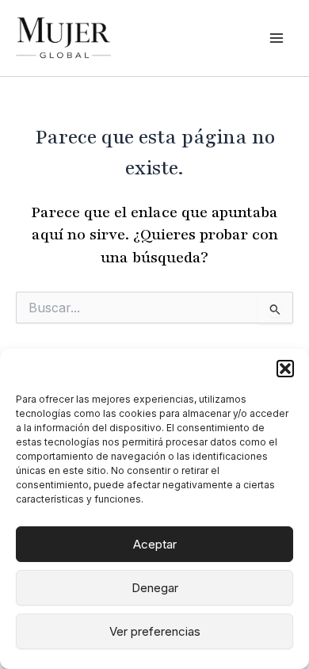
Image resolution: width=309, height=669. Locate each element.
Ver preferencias (154, 631)
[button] (285, 369)
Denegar (155, 587)
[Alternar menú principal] (276, 38)
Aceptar (155, 544)
